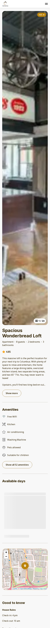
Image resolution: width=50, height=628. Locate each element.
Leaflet (14, 588)
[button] (28, 572)
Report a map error (40, 588)
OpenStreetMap (26, 588)
